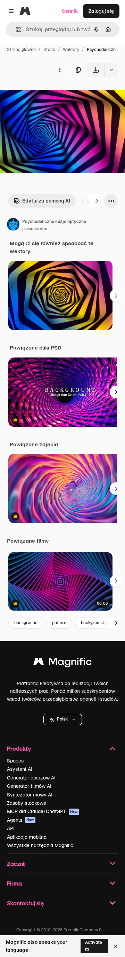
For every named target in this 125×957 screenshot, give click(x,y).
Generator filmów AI (29, 786)
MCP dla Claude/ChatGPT (42, 811)
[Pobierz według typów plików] (111, 70)
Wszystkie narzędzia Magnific (40, 845)
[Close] (115, 946)
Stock (49, 49)
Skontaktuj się (25, 903)
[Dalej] (96, 201)
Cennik (70, 11)
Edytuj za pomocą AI (46, 201)
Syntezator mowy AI (29, 795)
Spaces (15, 761)
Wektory (71, 49)
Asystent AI (19, 769)
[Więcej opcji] (60, 70)
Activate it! (93, 946)
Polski (62, 719)
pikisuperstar (35, 229)
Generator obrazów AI (31, 778)
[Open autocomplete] (15, 29)
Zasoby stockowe (26, 803)
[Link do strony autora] (13, 225)
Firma (14, 883)
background (26, 623)
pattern (59, 623)
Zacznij (16, 863)
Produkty (19, 748)
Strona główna (21, 49)
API (11, 828)
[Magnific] (62, 663)
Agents (20, 820)
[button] (62, 719)
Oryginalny (48, 92)
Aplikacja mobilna (27, 837)
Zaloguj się (101, 11)
